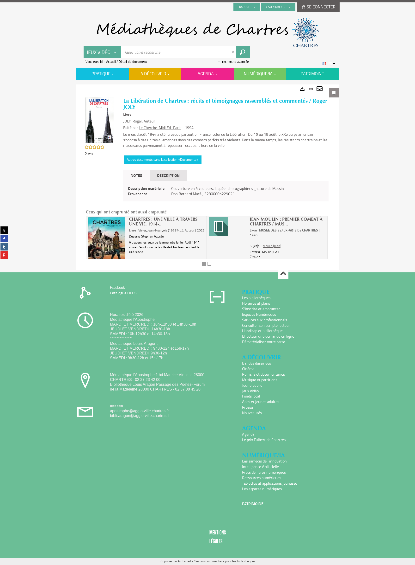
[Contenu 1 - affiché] (204, 264)
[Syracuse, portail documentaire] (207, 33)
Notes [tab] (136, 175)
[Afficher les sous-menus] (254, 7)
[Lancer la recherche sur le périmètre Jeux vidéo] (243, 52)
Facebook (117, 287)
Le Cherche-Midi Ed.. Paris (160, 127)
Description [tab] (168, 175)
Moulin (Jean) (272, 246)
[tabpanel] (207, 177)
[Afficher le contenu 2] (209, 264)
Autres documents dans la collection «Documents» (162, 159)
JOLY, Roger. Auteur (139, 121)
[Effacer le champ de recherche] (233, 52)
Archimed (184, 561)
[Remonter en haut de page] (283, 274)
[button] (99, 119)
